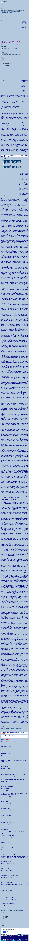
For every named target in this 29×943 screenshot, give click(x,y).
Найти (19, 934)
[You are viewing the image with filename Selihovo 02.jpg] (12, 160)
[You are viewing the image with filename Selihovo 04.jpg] (12, 162)
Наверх (2, 923)
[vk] (2, 58)
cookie (15, 935)
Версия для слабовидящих (8, 2)
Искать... (3, 934)
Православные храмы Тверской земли (13, 728)
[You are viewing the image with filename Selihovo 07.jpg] (12, 166)
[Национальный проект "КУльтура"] (9, 51)
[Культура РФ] (4, 4)
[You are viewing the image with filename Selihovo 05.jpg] (12, 163)
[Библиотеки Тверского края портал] (9, 57)
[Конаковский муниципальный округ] (10, 49)
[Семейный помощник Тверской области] (10, 44)
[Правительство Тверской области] (9, 48)
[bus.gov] (3, 52)
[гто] (2, 60)
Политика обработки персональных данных (11, 940)
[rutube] (2, 59)
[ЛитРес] (3, 55)
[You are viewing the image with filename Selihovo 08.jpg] (12, 167)
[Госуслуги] (3, 46)
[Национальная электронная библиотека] (10, 54)
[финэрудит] (4, 47)
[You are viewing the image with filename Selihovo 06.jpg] (12, 165)
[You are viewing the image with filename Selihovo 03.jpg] (12, 161)
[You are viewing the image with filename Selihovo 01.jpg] (12, 158)
